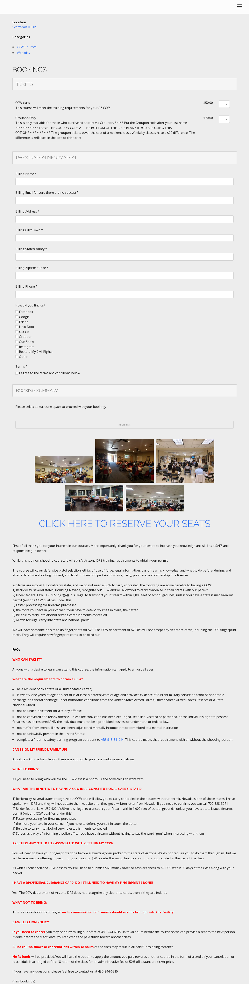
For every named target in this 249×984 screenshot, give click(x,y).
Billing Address (27, 211)
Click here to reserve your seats (124, 523)
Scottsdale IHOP (24, 27)
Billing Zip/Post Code (31, 268)
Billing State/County (31, 249)
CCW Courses (27, 47)
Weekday (23, 53)
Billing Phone (26, 286)
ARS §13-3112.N (112, 739)
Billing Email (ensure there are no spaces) (46, 192)
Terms (21, 366)
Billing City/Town (29, 230)
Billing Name (26, 174)
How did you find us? (30, 305)
